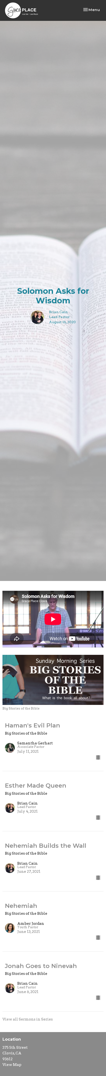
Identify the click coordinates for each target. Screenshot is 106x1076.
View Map (11, 1065)
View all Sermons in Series (27, 1019)
